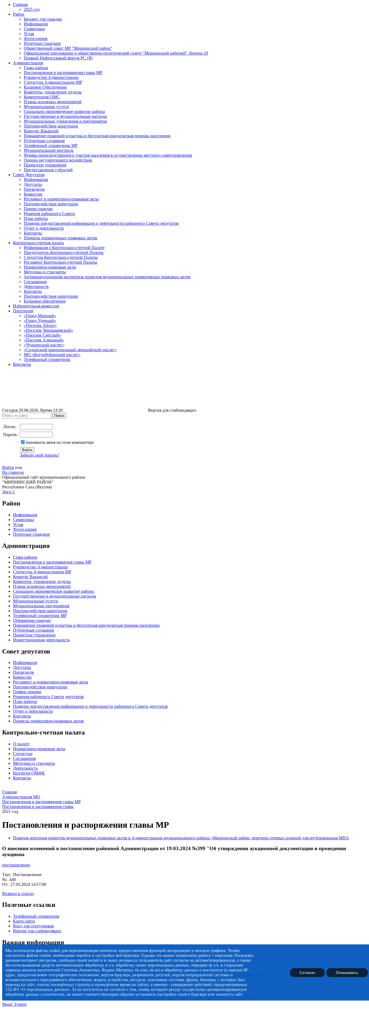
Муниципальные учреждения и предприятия (65, 121)
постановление (16, 865)
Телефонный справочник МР (51, 145)
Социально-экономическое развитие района (64, 111)
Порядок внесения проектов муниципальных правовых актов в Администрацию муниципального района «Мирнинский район (131, 838)
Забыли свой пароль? (39, 455)
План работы (36, 218)
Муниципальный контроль (48, 150)
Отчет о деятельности (44, 228)
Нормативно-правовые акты (50, 267)
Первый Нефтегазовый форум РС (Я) (58, 58)
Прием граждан (38, 208)
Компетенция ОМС (42, 97)
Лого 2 (8, 492)
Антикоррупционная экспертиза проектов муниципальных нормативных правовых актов (107, 276)
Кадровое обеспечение (45, 301)
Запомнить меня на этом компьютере (59, 442)
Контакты (33, 233)
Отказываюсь (347, 972)
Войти (8, 467)
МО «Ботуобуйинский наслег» (52, 354)
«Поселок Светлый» (42, 335)
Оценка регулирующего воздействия (58, 160)
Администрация (28, 63)
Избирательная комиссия (36, 306)
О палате (21, 744)
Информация (36, 24)
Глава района (36, 67)
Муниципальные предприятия (41, 606)
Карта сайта (24, 921)
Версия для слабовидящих (37, 930)
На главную (13, 472)
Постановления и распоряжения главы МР (63, 72)
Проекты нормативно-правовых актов (48, 721)
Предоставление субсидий (48, 169)
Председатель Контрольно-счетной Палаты (63, 252)
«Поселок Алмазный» (44, 340)
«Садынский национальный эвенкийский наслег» (70, 349)
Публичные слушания (44, 140)
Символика (34, 28)
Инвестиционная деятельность (41, 640)
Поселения (23, 311)
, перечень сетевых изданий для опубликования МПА (299, 838)
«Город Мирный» (40, 315)
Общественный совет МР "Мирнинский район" (68, 48)
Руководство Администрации (51, 77)
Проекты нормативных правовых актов (60, 238)
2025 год (32, 9)
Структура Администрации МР (53, 82)
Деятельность (36, 286)
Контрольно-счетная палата (38, 242)
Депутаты (33, 184)
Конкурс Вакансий (41, 131)
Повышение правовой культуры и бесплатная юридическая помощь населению (97, 135)
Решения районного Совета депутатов (48, 696)
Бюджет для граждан (43, 19)
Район (18, 14)
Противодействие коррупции (51, 126)
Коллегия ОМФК (29, 773)
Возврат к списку (18, 893)
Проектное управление (45, 165)
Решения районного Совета (49, 213)
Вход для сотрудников (33, 926)
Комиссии (33, 194)
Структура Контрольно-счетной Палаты (61, 257)
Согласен (307, 972)
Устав (29, 33)
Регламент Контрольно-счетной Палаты (60, 262)
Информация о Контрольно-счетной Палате (64, 247)
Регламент (22, 682)
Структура (22, 753)
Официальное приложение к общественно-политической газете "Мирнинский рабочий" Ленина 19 (116, 53)
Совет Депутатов (29, 174)
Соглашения (35, 281)
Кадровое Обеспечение (45, 87)
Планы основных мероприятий (53, 101)
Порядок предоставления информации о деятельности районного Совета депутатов (101, 223)
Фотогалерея (35, 38)
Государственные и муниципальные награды (65, 116)
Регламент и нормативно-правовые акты (61, 199)
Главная (20, 4)
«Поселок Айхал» (40, 325)
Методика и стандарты (45, 272)
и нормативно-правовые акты (60, 682)
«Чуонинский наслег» (44, 345)
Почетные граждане (42, 43)
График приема (27, 691)
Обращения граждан (32, 620)
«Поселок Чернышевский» (48, 330)
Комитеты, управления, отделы (53, 92)
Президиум (34, 189)
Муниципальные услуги (46, 106)
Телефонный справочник (47, 359)
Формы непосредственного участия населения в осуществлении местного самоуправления (108, 155)
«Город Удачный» (40, 320)
